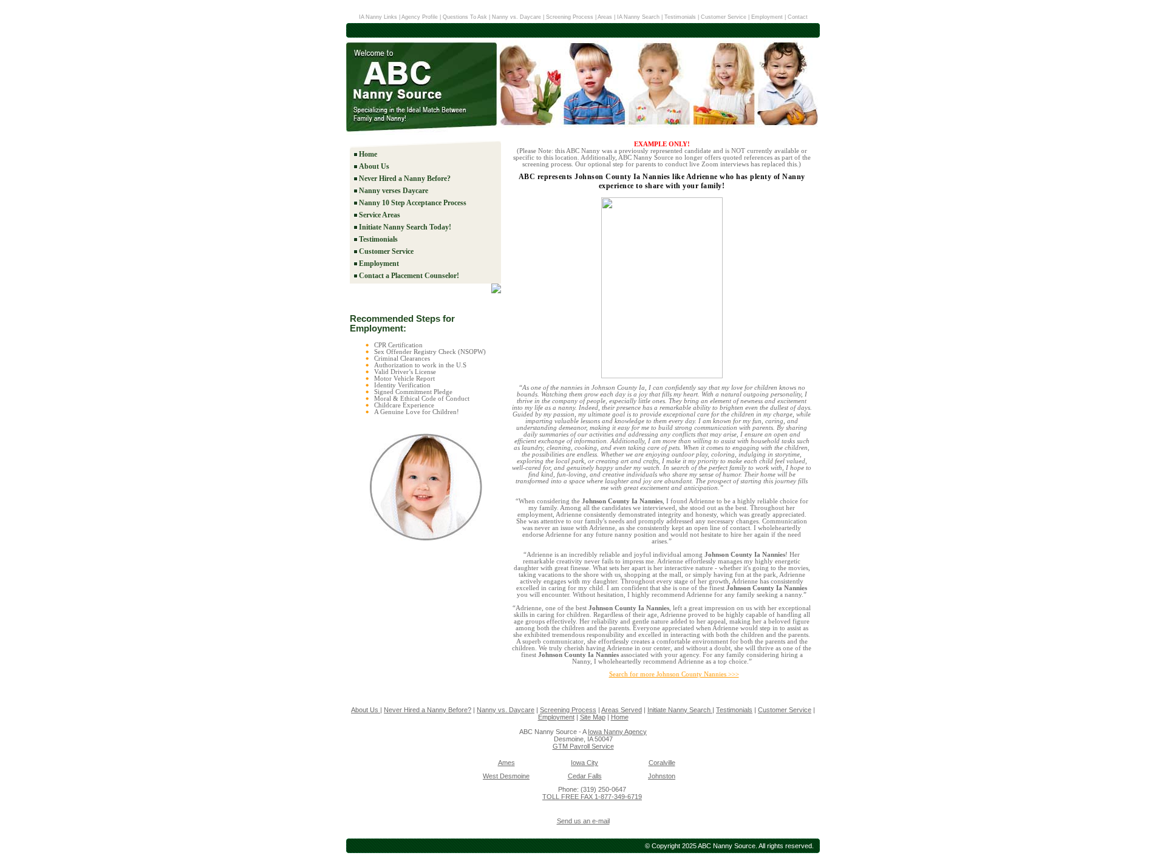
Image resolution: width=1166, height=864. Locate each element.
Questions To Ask (465, 17)
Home (368, 154)
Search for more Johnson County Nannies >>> (674, 674)
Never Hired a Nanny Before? (405, 178)
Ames (506, 762)
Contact (798, 17)
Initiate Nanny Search (679, 709)
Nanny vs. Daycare (516, 17)
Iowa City (584, 762)
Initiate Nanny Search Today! (405, 227)
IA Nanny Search (639, 17)
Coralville (662, 762)
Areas (605, 17)
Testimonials (680, 17)
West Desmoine (506, 776)
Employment (767, 17)
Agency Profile (420, 17)
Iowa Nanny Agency (617, 731)
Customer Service (723, 17)
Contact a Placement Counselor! (409, 275)
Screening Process (569, 17)
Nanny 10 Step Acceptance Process (412, 203)
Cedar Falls (585, 776)
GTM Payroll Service (583, 746)
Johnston (661, 776)
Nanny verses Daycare (393, 190)
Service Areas (379, 215)
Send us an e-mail (583, 821)
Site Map (592, 717)
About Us (374, 166)
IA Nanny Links (378, 17)
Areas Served (621, 709)
